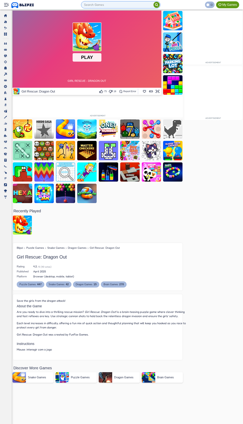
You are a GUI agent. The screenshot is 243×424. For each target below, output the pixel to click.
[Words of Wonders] (87, 129)
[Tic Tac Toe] (22, 151)
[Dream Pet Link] (151, 172)
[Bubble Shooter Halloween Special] (44, 151)
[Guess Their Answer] (173, 151)
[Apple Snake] (22, 172)
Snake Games (56, 247)
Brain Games (114, 284)
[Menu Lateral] (6, 5)
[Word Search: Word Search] (66, 172)
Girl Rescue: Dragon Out (105, 247)
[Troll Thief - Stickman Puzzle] (66, 151)
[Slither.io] (87, 193)
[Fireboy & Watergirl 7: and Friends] (130, 129)
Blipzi (20, 247)
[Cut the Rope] (22, 129)
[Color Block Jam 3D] (44, 193)
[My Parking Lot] (173, 64)
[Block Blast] (173, 85)
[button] (144, 91)
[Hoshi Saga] (44, 129)
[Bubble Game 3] (44, 172)
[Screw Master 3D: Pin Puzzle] (173, 21)
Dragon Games (77, 247)
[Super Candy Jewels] (130, 151)
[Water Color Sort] (108, 172)
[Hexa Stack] (22, 193)
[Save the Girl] (87, 172)
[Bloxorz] (130, 172)
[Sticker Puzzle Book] (151, 151)
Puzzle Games (35, 247)
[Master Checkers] (87, 151)
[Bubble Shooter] (66, 193)
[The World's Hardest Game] (108, 151)
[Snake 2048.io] (173, 172)
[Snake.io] (66, 129)
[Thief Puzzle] (173, 42)
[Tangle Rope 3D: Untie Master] (151, 129)
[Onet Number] (108, 129)
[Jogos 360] (25, 5)
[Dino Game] (173, 129)
